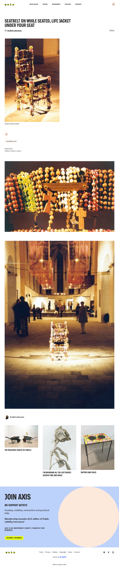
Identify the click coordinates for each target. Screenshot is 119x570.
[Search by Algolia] (59, 557)
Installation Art (11, 141)
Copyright (63, 552)
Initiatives (78, 4)
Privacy (47, 552)
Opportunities (56, 4)
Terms (41, 552)
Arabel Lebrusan (14, 31)
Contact (77, 552)
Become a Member (14, 538)
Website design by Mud (59, 564)
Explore (45, 4)
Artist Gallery (34, 4)
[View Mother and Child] (97, 450)
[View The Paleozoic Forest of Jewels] (21, 438)
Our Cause (68, 4)
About (70, 552)
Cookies (55, 552)
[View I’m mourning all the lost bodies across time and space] (59, 451)
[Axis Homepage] (9, 4)
